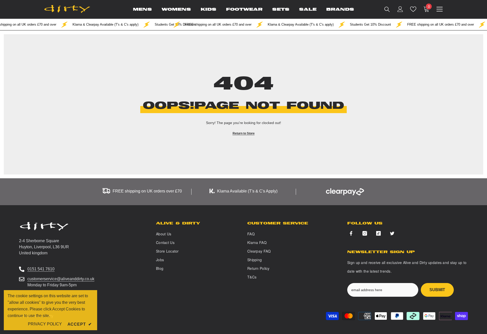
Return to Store (244, 133)
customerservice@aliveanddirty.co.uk (60, 279)
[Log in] (400, 9)
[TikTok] (378, 233)
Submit (437, 290)
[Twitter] (392, 233)
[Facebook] (351, 233)
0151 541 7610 (41, 269)
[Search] (387, 9)
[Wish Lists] (413, 9)
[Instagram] (365, 233)
